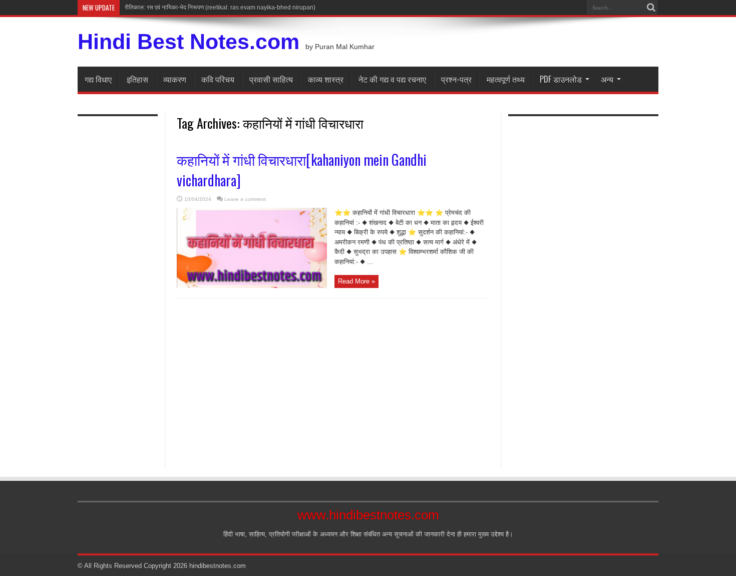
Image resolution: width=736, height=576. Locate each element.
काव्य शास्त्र (325, 79)
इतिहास (137, 79)
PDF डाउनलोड (561, 79)
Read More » (356, 281)
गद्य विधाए (98, 79)
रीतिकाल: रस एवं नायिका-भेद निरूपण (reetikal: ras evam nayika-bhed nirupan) (220, 7)
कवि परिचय (217, 79)
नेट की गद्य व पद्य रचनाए (392, 79)
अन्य (607, 79)
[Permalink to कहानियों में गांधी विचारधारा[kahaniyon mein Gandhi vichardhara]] (252, 286)
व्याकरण (174, 79)
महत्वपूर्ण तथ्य (506, 79)
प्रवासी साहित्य (271, 79)
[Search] (650, 7)
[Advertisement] (118, 286)
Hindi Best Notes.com (188, 42)
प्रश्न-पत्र (456, 79)
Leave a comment (245, 199)
